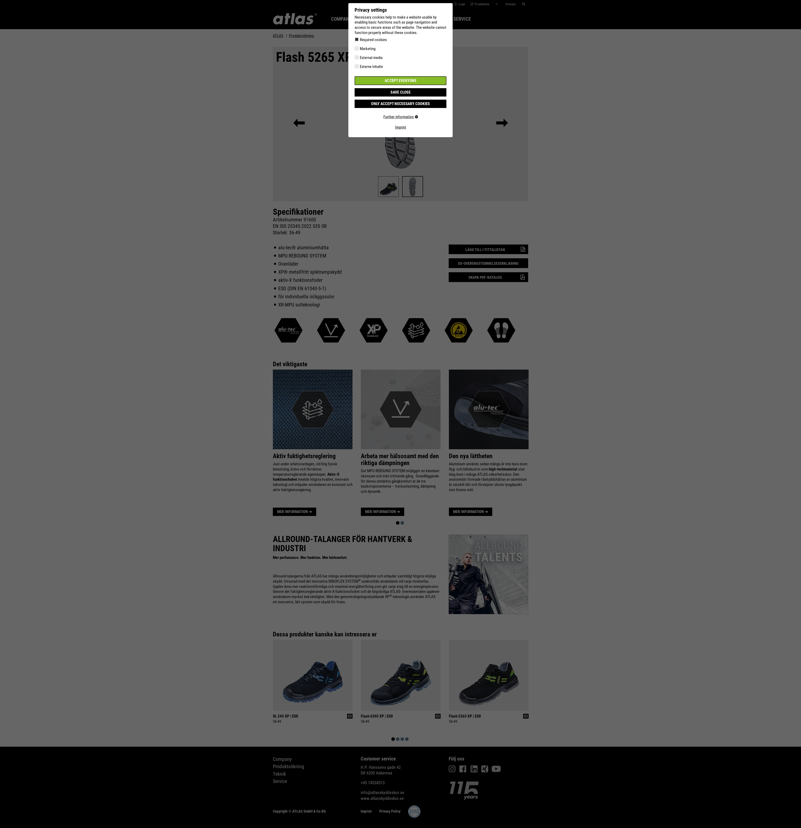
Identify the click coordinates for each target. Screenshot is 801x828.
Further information (398, 116)
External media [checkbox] (371, 57)
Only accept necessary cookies (400, 103)
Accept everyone (400, 80)
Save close (400, 92)
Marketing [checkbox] (367, 48)
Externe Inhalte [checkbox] (371, 66)
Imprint (400, 127)
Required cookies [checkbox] (373, 39)
